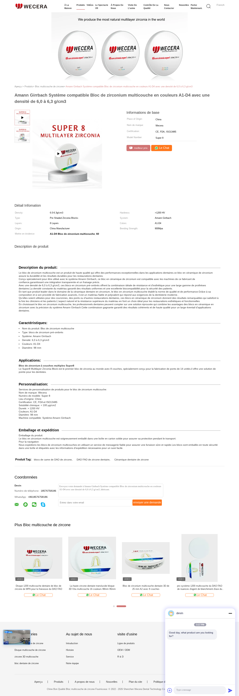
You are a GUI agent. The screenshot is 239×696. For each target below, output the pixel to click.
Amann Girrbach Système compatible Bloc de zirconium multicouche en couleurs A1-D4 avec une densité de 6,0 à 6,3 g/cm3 (129, 86)
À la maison (68, 6)
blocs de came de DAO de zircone (53, 459)
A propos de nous (85, 682)
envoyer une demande (147, 502)
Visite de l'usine (132, 6)
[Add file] (169, 690)
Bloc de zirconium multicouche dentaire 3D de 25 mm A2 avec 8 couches (146, 587)
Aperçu (38, 682)
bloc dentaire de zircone (27, 663)
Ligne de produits (126, 643)
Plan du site (135, 682)
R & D (120, 656)
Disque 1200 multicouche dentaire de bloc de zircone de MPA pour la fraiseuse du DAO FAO (38, 587)
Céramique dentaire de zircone (131, 459)
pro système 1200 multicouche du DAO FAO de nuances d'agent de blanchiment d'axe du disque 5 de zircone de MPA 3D (199, 588)
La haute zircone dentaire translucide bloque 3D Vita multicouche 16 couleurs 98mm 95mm (92, 587)
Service (70, 656)
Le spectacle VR (101, 6)
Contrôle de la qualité (150, 6)
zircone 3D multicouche (26, 656)
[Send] (230, 690)
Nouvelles (184, 5)
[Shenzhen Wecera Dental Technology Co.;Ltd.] (32, 6)
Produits (80, 5)
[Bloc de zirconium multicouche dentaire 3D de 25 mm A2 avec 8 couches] (146, 558)
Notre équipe (72, 663)
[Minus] (230, 613)
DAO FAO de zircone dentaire (93, 459)
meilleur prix (140, 148)
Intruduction (72, 643)
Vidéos (90, 5)
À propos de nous (117, 6)
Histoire (70, 650)
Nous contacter (169, 6)
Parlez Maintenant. (196, 6)
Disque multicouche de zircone (30, 650)
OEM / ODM (123, 650)
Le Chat (163, 148)
